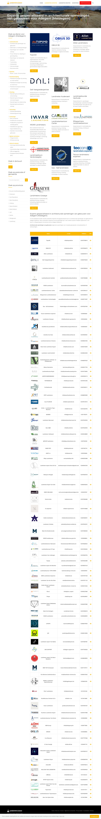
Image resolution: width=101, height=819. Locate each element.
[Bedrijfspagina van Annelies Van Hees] (90, 334)
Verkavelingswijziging (15, 111)
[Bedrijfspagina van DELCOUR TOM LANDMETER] (90, 769)
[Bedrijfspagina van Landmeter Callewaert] (90, 434)
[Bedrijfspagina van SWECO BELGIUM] (90, 492)
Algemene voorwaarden (70, 810)
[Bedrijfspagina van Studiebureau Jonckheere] (90, 326)
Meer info (33, 70)
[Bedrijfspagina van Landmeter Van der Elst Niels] (90, 580)
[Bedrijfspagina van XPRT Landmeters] (90, 395)
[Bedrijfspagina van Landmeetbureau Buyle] (90, 371)
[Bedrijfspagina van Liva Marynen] (90, 738)
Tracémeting (13, 62)
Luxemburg (12, 221)
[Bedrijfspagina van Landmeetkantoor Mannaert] (90, 543)
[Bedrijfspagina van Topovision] (90, 789)
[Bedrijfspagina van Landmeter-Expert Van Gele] (90, 484)
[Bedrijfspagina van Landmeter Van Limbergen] (90, 555)
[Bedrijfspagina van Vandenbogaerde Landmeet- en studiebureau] (90, 360)
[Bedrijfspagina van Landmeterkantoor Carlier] (34, 290)
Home (41, 3)
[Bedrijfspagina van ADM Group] (90, 725)
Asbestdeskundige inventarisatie (18, 149)
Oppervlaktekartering (15, 128)
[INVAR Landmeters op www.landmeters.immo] (39, 118)
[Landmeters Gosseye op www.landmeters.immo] (39, 187)
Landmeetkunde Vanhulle (80, 97)
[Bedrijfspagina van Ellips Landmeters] (90, 458)
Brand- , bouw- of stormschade (18, 73)
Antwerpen (12, 194)
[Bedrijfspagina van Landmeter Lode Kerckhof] (90, 353)
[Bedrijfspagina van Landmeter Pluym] (90, 759)
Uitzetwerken (13, 64)
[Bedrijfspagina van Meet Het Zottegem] (90, 611)
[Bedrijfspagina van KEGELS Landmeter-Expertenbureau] (90, 681)
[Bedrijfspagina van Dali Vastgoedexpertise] (34, 260)
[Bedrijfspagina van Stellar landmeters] (90, 518)
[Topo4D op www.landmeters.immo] (39, 42)
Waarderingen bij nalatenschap (18, 102)
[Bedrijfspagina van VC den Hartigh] (90, 744)
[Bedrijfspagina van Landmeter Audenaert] (34, 268)
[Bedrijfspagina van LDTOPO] (90, 623)
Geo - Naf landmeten (60, 168)
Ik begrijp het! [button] (94, 816)
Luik (10, 212)
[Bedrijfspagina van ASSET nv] (90, 453)
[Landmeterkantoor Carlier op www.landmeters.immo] (59, 116)
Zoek (10, 167)
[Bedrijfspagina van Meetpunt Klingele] (90, 474)
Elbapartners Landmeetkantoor (80, 122)
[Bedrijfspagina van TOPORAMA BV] (90, 380)
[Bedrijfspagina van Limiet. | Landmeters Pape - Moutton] (90, 408)
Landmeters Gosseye (38, 196)
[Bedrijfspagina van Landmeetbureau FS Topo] (90, 549)
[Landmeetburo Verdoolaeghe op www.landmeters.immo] (39, 149)
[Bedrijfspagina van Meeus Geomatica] (90, 367)
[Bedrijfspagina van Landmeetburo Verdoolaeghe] (34, 299)
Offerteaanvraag (85, 3)
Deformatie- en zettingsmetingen (18, 47)
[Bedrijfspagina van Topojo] (90, 560)
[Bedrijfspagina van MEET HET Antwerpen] (90, 667)
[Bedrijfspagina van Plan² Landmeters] (90, 691)
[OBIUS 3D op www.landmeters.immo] (61, 38)
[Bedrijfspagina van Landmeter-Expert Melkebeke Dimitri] (90, 604)
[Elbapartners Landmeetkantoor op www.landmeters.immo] (83, 116)
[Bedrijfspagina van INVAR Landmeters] (34, 285)
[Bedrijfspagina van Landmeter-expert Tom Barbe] (90, 641)
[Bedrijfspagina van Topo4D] (34, 240)
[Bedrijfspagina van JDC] (90, 633)
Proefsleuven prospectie (16, 120)
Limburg (11, 203)
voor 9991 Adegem (27, 23)
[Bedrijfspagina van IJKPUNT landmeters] (90, 441)
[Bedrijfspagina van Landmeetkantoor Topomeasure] (90, 793)
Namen (11, 215)
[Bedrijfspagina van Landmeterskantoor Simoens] (34, 340)
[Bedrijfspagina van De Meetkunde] (90, 387)
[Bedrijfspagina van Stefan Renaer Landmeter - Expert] (90, 586)
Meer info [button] (61, 816)
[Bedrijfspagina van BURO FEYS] (90, 448)
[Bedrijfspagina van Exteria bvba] (90, 499)
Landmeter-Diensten (64, 3)
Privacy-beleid (79, 810)
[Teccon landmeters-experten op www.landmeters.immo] (83, 149)
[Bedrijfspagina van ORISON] (90, 731)
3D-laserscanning (14, 140)
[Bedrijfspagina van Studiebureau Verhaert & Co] (90, 698)
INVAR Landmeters (38, 125)
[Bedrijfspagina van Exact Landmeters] (90, 705)
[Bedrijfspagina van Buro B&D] (90, 428)
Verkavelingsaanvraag (15, 113)
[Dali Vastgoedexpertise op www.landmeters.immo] (39, 80)
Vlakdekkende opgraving (16, 126)
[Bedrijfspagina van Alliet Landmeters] (34, 253)
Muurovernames (14, 68)
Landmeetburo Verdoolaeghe (36, 156)
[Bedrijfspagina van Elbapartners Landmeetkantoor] (34, 294)
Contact (62, 810)
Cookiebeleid (86, 810)
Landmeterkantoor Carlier (59, 122)
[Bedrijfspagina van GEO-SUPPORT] (90, 649)
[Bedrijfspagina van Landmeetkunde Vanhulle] (34, 278)
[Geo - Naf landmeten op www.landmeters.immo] (61, 155)
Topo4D (33, 55)
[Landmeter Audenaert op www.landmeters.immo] (61, 84)
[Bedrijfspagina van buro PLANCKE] (90, 401)
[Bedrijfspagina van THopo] (90, 596)
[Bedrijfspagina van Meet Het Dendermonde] (90, 531)
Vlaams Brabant (13, 206)
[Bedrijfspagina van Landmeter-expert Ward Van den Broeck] (90, 784)
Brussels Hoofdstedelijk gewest (17, 191)
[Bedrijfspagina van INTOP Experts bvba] (90, 779)
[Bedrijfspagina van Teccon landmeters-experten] (34, 313)
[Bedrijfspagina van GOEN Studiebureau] (90, 538)
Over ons (57, 810)
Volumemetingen (14, 66)
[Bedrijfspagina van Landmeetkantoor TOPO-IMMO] (90, 570)
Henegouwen (12, 218)
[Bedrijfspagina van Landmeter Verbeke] (90, 524)
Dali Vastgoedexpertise (39, 90)
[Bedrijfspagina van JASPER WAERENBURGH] (90, 376)
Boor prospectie (14, 118)
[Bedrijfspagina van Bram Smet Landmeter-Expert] (90, 346)
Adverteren (75, 3)
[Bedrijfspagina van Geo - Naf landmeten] (34, 306)
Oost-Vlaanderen (13, 197)
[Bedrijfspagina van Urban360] (90, 764)
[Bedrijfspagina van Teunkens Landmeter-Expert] (90, 712)
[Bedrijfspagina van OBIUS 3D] (34, 248)
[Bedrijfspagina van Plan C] (90, 591)
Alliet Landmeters (80, 43)
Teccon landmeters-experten (81, 156)
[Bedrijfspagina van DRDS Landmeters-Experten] (90, 575)
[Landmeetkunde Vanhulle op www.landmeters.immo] (83, 84)
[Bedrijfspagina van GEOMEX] (90, 414)
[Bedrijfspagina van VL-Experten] (90, 508)
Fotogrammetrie (14, 138)
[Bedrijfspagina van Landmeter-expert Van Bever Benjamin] (90, 658)
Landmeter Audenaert (61, 96)
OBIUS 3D (56, 45)
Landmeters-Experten (51, 3)
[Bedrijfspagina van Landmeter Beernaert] (90, 420)
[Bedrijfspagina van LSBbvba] (90, 774)
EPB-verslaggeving (14, 151)
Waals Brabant (13, 209)
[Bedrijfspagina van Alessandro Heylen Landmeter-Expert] (90, 751)
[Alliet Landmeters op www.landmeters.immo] (83, 36)
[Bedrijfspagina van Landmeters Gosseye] (34, 319)
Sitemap (92, 810)
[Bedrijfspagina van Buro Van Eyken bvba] (90, 797)
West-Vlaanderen (13, 200)
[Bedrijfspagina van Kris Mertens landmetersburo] (90, 674)
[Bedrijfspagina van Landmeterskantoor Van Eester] (90, 718)
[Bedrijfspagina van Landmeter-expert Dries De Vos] (90, 465)
